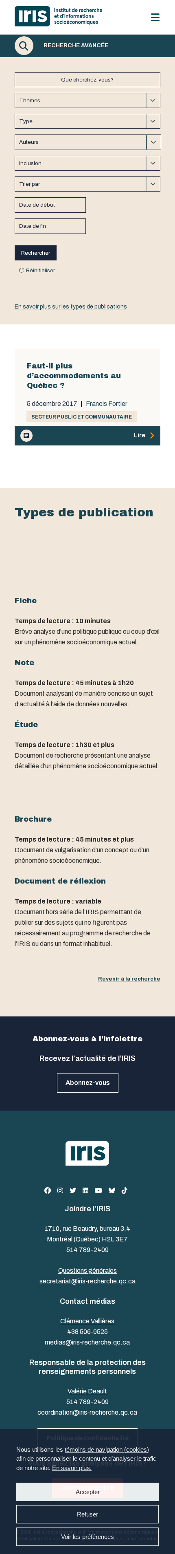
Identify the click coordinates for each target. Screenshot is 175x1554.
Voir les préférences (87, 1536)
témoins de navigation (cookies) (107, 1449)
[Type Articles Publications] (87, 121)
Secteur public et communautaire (81, 417)
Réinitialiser (40, 270)
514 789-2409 (87, 1249)
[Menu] (155, 17)
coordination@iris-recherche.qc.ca (87, 1412)
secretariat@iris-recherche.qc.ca (87, 1281)
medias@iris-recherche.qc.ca (87, 1342)
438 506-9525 (87, 1331)
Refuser (87, 1514)
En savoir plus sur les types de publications (71, 307)
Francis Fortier (106, 404)
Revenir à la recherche (129, 979)
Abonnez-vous (88, 1082)
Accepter (88, 1491)
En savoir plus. (72, 1467)
